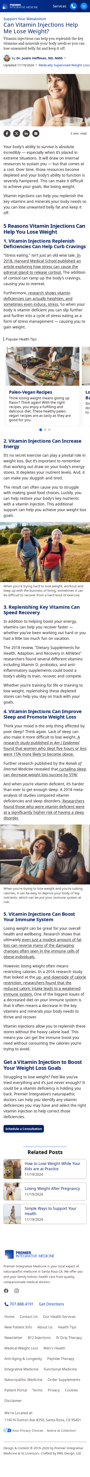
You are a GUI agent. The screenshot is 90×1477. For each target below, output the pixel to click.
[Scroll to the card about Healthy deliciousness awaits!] (40, 429)
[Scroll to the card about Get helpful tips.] (49, 429)
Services (59, 6)
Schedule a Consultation (23, 1129)
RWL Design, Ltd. (69, 1453)
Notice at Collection (61, 1430)
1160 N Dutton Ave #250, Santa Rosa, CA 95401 (42, 1419)
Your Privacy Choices (27, 1430)
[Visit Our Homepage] (20, 6)
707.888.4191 (22, 1304)
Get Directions (51, 1304)
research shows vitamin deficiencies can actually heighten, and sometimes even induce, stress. (38, 298)
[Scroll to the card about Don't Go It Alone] (45, 429)
